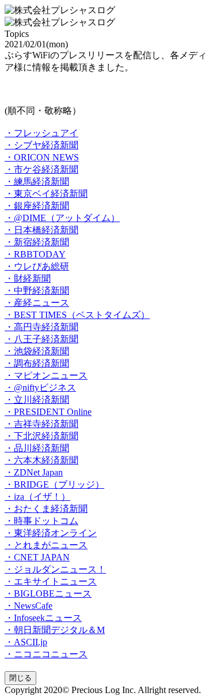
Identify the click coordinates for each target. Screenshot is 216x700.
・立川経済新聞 (37, 400)
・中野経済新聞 (37, 290)
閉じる (20, 677)
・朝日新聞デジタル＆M (55, 630)
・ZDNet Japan (34, 472)
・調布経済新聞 (37, 363)
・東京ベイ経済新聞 (46, 194)
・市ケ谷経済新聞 (41, 169)
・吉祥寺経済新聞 (41, 424)
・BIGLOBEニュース (48, 593)
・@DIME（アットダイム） (62, 218)
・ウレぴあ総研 (37, 266)
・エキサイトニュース (51, 581)
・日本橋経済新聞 (41, 230)
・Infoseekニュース (43, 618)
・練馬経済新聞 (37, 181)
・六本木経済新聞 (41, 460)
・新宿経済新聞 (37, 242)
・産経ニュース (37, 303)
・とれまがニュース (46, 545)
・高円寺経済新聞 (41, 327)
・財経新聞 (28, 278)
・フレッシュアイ (41, 133)
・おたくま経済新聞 (46, 509)
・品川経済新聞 (37, 448)
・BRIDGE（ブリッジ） (54, 484)
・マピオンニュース (46, 375)
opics (17, 34)
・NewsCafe (28, 606)
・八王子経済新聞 (41, 339)
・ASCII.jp (26, 642)
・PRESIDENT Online (48, 412)
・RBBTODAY (35, 254)
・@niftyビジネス (40, 387)
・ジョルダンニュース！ (55, 569)
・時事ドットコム (41, 521)
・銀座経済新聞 (37, 206)
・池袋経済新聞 (37, 351)
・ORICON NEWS (42, 157)
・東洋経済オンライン (51, 533)
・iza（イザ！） (37, 496)
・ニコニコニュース (46, 654)
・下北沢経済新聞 (41, 436)
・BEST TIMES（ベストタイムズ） (77, 315)
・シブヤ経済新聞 (41, 145)
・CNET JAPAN (37, 557)
